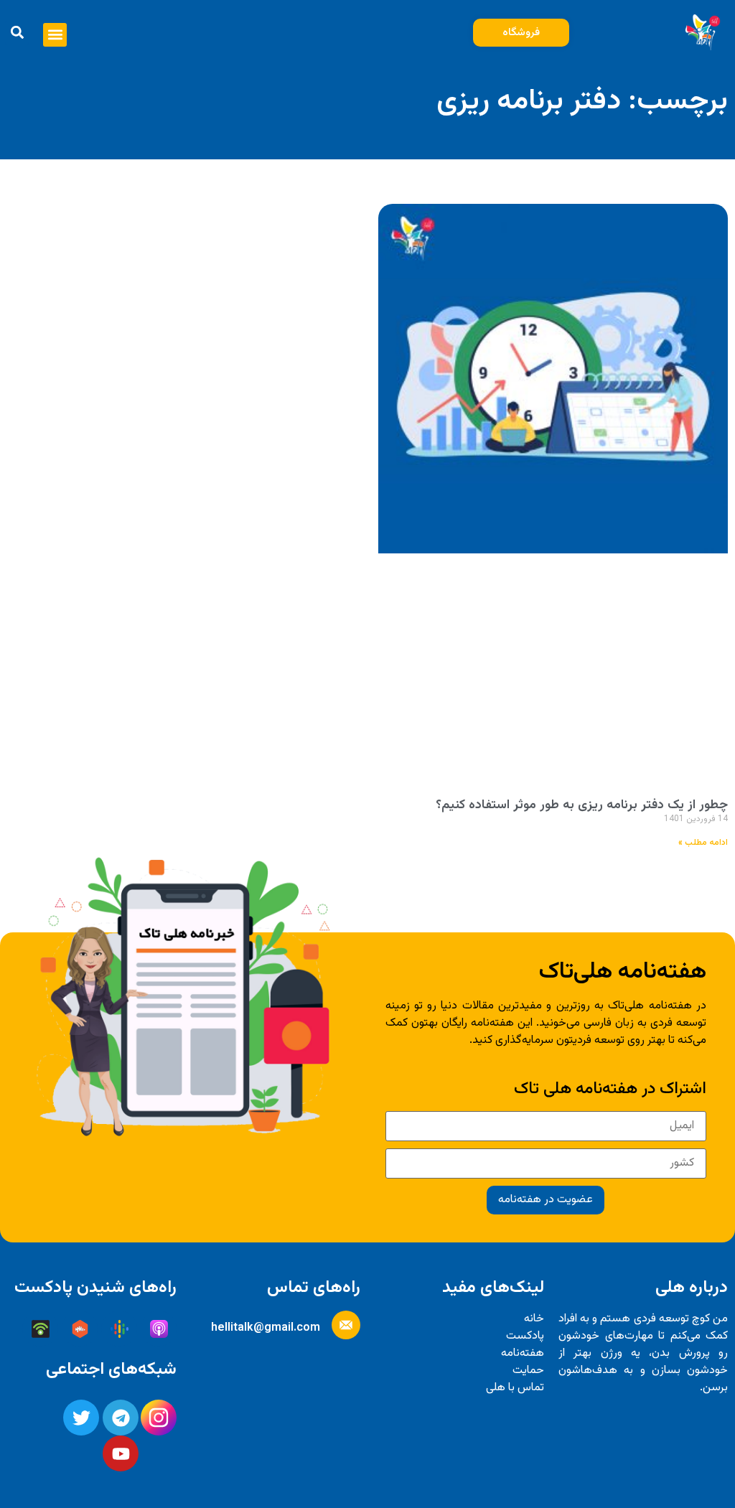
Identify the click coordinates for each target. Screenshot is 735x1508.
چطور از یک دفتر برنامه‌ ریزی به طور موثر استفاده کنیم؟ (582, 805)
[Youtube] (121, 1453)
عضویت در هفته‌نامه (545, 1200)
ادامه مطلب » (703, 842)
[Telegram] (121, 1418)
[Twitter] (81, 1418)
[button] (55, 35)
